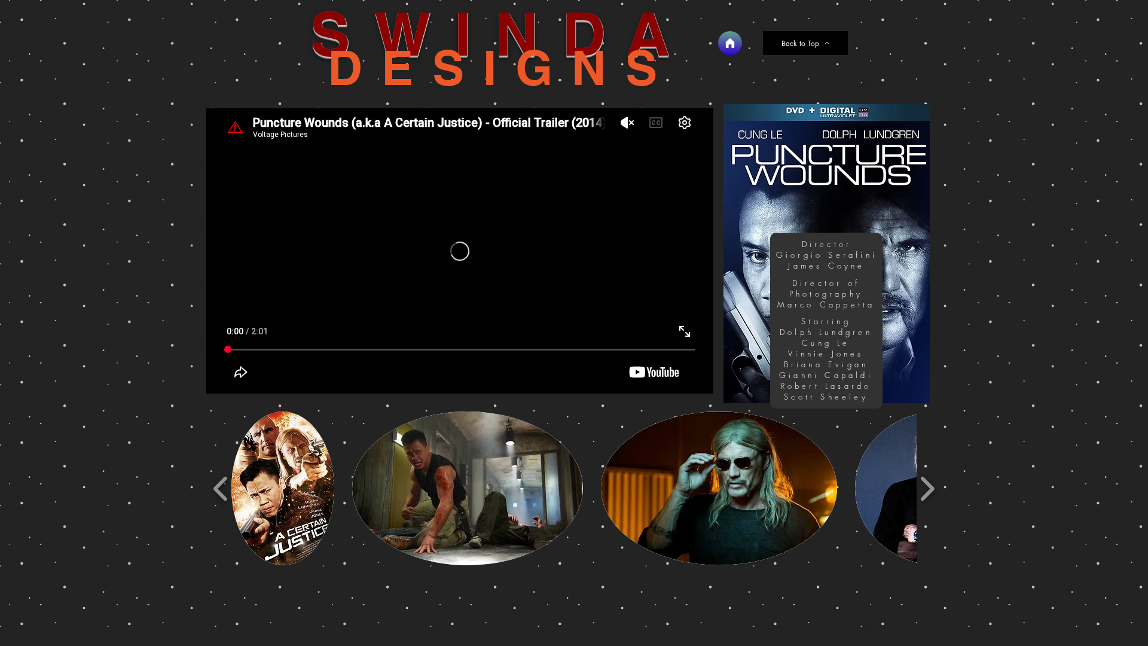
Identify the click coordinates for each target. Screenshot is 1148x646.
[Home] (730, 43)
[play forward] (927, 488)
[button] (282, 488)
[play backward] (220, 488)
